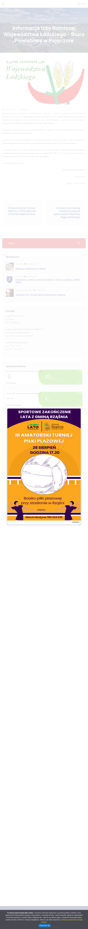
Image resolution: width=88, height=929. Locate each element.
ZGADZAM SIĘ (44, 925)
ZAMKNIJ (75, 522)
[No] (85, 919)
